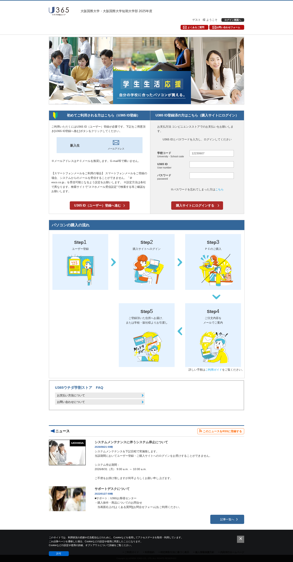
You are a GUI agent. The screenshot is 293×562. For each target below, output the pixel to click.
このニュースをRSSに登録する (222, 431)
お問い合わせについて (71, 402)
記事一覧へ (227, 519)
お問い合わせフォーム (228, 27)
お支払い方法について (71, 395)
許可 (58, 553)
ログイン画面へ (232, 20)
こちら (219, 189)
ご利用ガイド (213, 369)
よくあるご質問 (196, 27)
